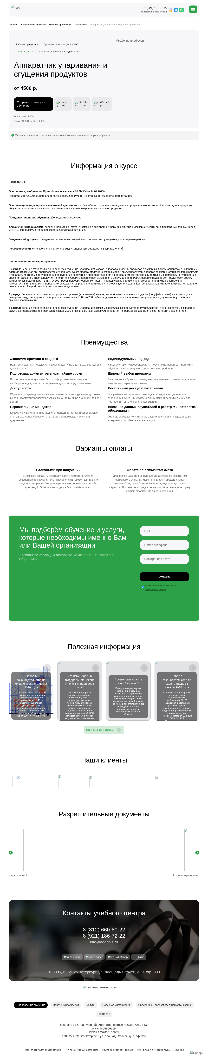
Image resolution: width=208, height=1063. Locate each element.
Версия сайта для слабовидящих (42, 1049)
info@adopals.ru (104, 942)
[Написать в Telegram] (176, 10)
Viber (99, 957)
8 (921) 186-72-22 (104, 936)
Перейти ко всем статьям (99, 730)
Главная (13, 24)
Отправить (164, 576)
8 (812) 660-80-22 (104, 930)
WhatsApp (122, 957)
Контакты (104, 1014)
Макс (141, 957)
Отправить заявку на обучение (31, 104)
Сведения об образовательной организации (165, 1005)
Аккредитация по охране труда (153, 1049)
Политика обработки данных (117, 1049)
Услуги (91, 1005)
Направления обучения (34, 24)
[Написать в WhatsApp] (181, 10)
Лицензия (179, 1049)
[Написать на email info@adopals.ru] (170, 10)
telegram (75, 957)
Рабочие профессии (60, 24)
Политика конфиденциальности (81, 1049)
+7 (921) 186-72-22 (155, 8)
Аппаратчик (80, 24)
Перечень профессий (66, 1005)
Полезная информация (116, 1005)
